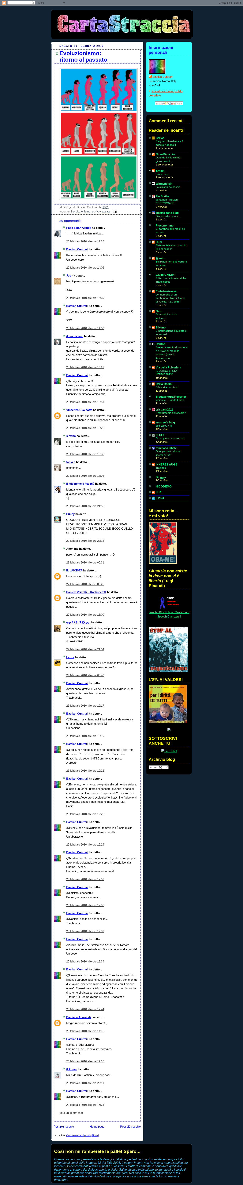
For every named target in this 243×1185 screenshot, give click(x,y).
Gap (158, 311)
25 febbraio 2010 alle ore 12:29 (85, 844)
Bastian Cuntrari (77, 249)
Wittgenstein (164, 183)
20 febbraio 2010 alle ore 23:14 (85, 540)
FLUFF (160, 435)
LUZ (158, 492)
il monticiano (74, 336)
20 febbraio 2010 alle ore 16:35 (85, 454)
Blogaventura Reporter (171, 396)
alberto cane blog (167, 212)
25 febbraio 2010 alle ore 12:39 (85, 961)
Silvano (161, 327)
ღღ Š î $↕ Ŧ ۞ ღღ (78, 622)
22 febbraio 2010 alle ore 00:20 (85, 584)
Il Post (160, 498)
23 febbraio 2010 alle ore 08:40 (85, 675)
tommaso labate (166, 448)
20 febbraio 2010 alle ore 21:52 (85, 506)
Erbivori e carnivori (167, 387)
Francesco (162, 174)
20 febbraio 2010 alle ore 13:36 (85, 241)
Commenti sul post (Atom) (82, 1135)
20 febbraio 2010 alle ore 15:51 (85, 402)
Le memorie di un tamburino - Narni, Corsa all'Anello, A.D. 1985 (170, 298)
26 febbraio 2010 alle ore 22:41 (85, 1083)
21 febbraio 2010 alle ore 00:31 (85, 562)
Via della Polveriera (168, 367)
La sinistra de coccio (168, 186)
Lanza (70, 657)
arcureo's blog (165, 422)
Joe (68, 275)
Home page (97, 1126)
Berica (160, 138)
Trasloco (161, 467)
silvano (71, 435)
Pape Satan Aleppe (78, 227)
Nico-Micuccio (165, 154)
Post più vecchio (130, 1126)
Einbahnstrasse (166, 291)
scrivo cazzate (101, 211)
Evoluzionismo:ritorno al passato (83, 56)
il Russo (71, 1069)
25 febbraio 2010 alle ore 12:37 (85, 931)
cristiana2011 (164, 409)
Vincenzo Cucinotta (79, 409)
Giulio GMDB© (165, 274)
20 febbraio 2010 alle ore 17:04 (85, 475)
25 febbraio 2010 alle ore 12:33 (85, 879)
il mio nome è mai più (80, 483)
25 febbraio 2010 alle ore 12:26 (85, 814)
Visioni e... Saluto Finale (170, 399)
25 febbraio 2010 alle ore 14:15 (85, 1031)
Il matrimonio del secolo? (171, 412)
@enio (160, 258)
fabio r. (70, 462)
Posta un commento (70, 1112)
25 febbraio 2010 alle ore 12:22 (85, 770)
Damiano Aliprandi (78, 1017)
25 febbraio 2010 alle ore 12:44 (85, 1009)
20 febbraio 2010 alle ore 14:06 (85, 267)
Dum (159, 242)
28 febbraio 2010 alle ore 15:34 (85, 1104)
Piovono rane (164, 225)
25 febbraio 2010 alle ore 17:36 (85, 1061)
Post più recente (64, 1126)
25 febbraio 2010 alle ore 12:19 (85, 735)
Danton (160, 344)
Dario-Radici (164, 384)
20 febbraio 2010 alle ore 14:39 (85, 297)
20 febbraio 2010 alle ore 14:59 (85, 328)
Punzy (70, 514)
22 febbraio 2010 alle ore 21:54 (85, 649)
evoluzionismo (81, 211)
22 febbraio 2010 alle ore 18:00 (85, 614)
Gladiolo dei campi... (168, 216)
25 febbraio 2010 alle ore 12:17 (85, 705)
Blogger (161, 477)
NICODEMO (164, 486)
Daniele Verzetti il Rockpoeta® (86, 592)
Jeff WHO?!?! (164, 425)
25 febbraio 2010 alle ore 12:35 (85, 905)
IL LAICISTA (74, 570)
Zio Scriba (162, 196)
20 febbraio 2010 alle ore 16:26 (85, 427)
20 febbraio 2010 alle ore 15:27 (85, 367)
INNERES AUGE (166, 464)
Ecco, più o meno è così (170, 438)
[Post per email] (114, 211)
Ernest (160, 170)
